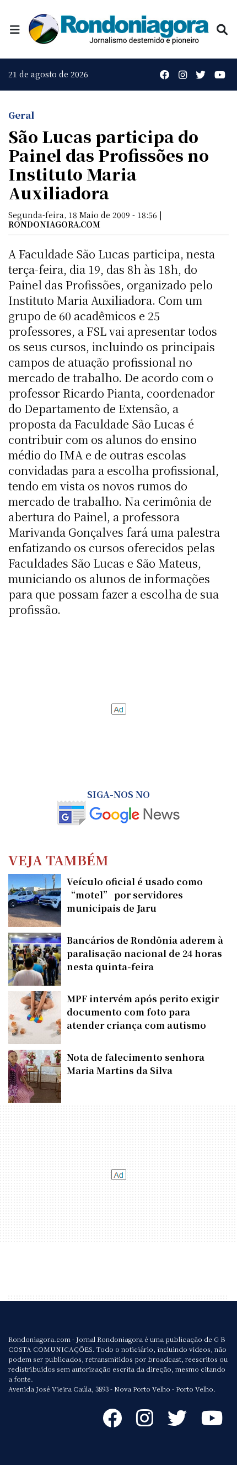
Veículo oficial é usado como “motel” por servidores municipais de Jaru (135, 894)
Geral (21, 115)
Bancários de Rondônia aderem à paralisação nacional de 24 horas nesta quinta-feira (145, 953)
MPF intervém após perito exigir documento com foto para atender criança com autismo (143, 1012)
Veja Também (58, 859)
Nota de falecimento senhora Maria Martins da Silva (135, 1064)
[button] (15, 29)
